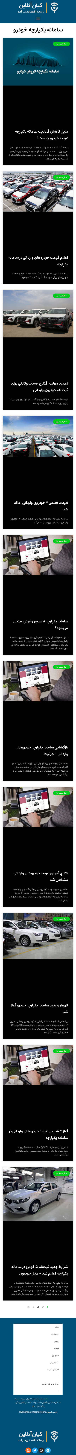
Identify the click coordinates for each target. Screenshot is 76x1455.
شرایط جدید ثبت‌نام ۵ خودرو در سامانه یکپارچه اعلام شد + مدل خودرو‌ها (39, 1270)
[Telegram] (48, 1450)
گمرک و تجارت (53, 1370)
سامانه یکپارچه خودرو (38, 30)
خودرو (56, 1348)
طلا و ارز (55, 1355)
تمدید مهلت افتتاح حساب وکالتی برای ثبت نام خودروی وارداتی (39, 386)
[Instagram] (41, 1450)
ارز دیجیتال (54, 1363)
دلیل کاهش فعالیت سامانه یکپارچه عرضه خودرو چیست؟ (41, 134)
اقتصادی (55, 1334)
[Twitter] (35, 1450)
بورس (56, 1341)
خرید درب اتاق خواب (50, 1384)
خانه (57, 1327)
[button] (38, 18)
